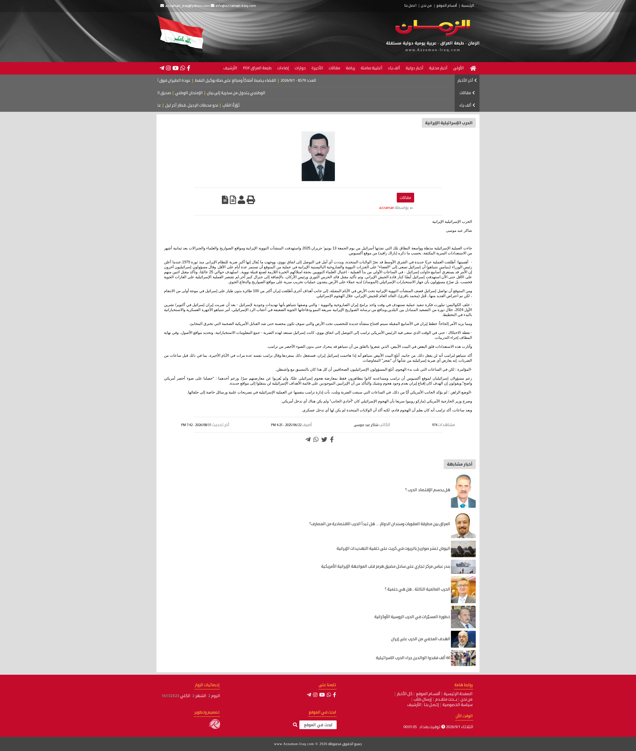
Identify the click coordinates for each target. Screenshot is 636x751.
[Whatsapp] (315, 439)
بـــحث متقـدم (446, 700)
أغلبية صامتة (371, 68)
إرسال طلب (423, 700)
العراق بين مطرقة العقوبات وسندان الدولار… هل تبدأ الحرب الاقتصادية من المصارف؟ (380, 524)
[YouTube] (175, 68)
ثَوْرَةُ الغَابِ (250, 106)
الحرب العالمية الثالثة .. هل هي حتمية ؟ (418, 590)
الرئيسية (467, 6)
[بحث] (295, 725)
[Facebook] (188, 68)
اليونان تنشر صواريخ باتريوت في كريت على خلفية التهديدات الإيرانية (394, 549)
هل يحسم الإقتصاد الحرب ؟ (428, 490)
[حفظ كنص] (225, 200)
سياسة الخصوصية (457, 705)
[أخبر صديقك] (241, 200)
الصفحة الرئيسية (458, 694)
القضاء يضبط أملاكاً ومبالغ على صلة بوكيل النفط (259, 81)
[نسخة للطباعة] (251, 200)
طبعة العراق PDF (257, 68)
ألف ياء (394, 68)
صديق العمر (184, 93)
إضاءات (283, 68)
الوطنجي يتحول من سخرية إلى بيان (259, 93)
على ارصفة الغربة (165, 106)
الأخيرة (317, 68)
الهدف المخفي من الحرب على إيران (421, 639)
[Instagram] (168, 68)
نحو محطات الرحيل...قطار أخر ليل (210, 106)
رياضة (350, 68)
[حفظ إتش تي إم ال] (233, 200)
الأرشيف (230, 68)
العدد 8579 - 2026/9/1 (322, 81)
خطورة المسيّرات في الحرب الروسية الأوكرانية (412, 617)
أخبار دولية (414, 68)
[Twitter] (324, 439)
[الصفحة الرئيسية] (473, 68)
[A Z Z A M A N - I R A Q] (432, 36)
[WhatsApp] (182, 68)
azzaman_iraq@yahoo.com (187, 6)
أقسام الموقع (446, 6)
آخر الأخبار (465, 81)
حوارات (300, 68)
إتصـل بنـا (431, 705)
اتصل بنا (410, 6)
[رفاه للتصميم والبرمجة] (214, 728)
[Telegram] (161, 68)
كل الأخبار (404, 694)
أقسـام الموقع (428, 694)
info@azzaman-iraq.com (236, 6)
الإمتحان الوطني (212, 93)
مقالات (334, 68)
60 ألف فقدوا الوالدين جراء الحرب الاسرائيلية (413, 658)
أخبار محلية (438, 68)
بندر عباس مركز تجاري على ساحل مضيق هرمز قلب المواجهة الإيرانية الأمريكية (386, 567)
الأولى (458, 68)
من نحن (426, 6)
